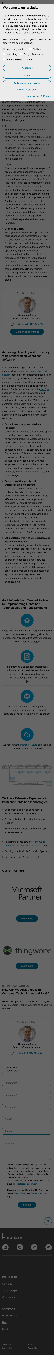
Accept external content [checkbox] (19, 59)
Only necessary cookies (27, 83)
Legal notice (32, 96)
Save (27, 75)
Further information (27, 89)
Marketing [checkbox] (11, 54)
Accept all (27, 67)
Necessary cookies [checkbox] (16, 49)
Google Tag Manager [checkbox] (34, 54)
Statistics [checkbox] (37, 49)
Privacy (47, 96)
